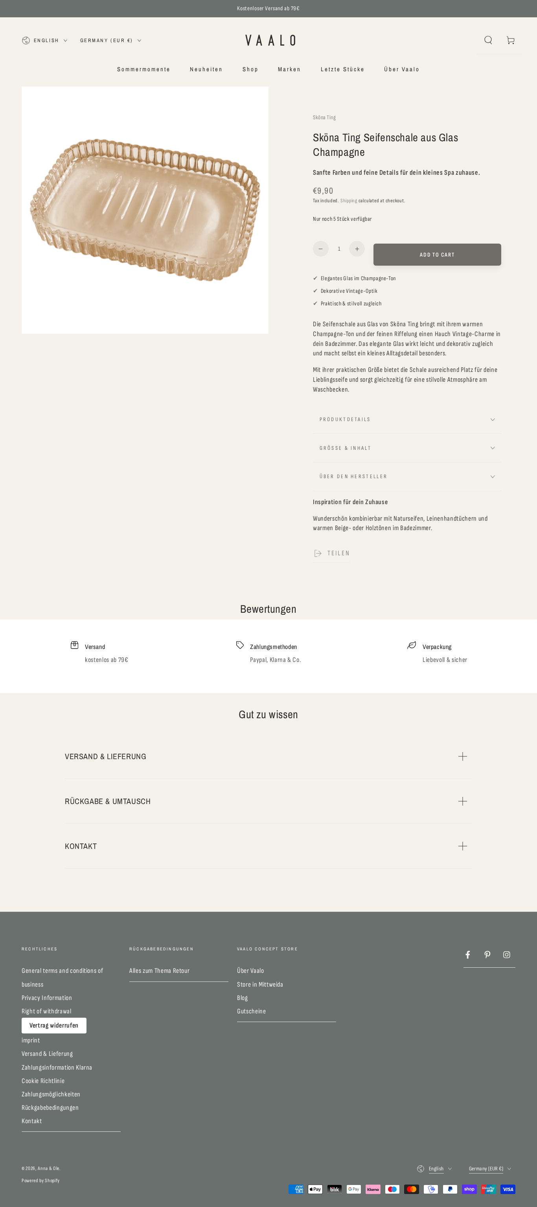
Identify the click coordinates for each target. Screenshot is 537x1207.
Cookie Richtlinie (43, 1081)
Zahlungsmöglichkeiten (51, 1094)
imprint (31, 1040)
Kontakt (32, 1121)
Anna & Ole (48, 1168)
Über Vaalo (250, 971)
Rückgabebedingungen (50, 1107)
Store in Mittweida (260, 984)
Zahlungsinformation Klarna (57, 1067)
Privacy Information (47, 998)
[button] (488, 40)
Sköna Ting (324, 117)
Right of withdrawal (47, 1011)
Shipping (348, 201)
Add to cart (437, 255)
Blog (242, 998)
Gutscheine (251, 1011)
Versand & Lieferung (47, 1054)
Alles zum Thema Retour (159, 971)
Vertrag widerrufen (54, 1025)
